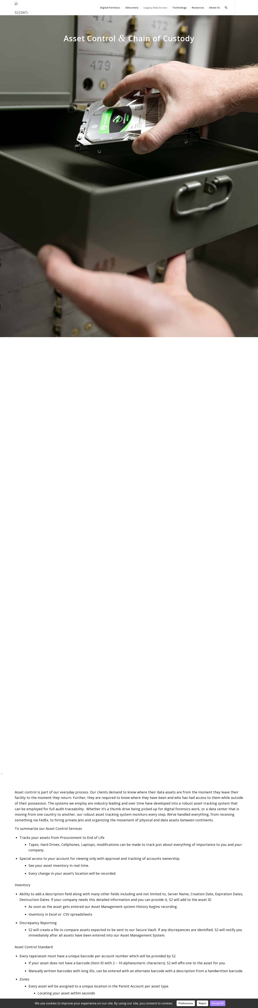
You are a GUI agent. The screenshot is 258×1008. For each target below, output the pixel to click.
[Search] (226, 7)
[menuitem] (110, 7)
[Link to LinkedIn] (240, 7)
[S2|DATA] (23, 9)
